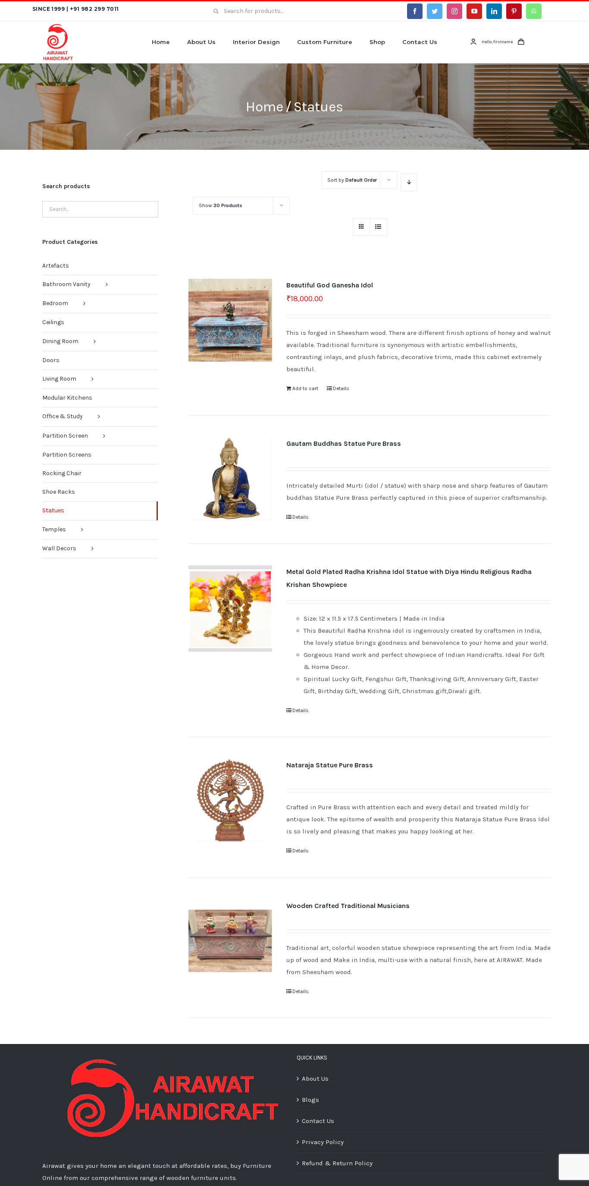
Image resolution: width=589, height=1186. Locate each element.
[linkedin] (494, 11)
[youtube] (474, 11)
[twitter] (434, 11)
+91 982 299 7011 (94, 9)
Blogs (310, 1100)
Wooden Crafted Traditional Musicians (348, 906)
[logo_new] (58, 26)
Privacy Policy (323, 1142)
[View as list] (378, 226)
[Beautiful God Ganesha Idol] (230, 320)
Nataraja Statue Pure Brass (329, 765)
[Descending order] (409, 182)
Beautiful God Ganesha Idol (329, 285)
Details (341, 388)
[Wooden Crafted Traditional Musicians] (230, 941)
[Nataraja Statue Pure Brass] (230, 800)
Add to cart (305, 388)
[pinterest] (514, 11)
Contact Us (318, 1121)
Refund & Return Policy (337, 1163)
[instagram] (454, 11)
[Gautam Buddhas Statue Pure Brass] (230, 478)
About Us (315, 1078)
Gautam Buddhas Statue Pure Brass (343, 443)
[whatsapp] (534, 11)
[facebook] (415, 11)
